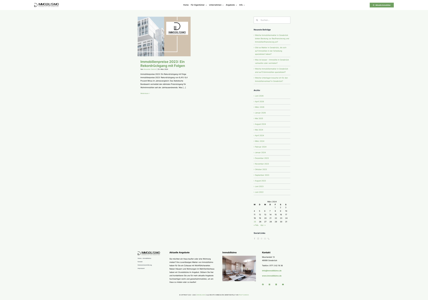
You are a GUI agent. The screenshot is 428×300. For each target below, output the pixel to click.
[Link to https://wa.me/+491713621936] (277, 284)
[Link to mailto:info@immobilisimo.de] (284, 284)
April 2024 (259, 135)
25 (255, 222)
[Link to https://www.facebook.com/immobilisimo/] (264, 284)
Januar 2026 (260, 113)
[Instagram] (258, 238)
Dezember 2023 (262, 158)
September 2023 (262, 175)
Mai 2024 (259, 130)
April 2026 (259, 101)
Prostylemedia (244, 295)
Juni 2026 (259, 96)
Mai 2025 (259, 118)
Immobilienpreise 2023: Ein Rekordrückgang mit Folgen (161, 36)
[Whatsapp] (261, 238)
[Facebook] (254, 238)
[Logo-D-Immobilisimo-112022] (46, 4)
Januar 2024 (260, 152)
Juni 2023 (259, 186)
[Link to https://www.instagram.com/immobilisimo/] (271, 284)
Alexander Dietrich (150, 69)
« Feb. (256, 225)
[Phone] (269, 238)
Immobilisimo (201, 295)
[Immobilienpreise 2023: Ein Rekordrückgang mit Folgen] (164, 36)
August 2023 (260, 181)
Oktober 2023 (261, 169)
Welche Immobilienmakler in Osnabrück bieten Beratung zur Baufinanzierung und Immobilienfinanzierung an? (272, 38)
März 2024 (259, 141)
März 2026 (259, 107)
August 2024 (260, 124)
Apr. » (262, 225)
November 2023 (262, 164)
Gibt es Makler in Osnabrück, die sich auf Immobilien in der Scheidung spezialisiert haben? (270, 50)
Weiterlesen (144, 93)
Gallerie (167, 36)
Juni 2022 (259, 192)
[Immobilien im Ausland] (239, 256)
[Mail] (265, 238)
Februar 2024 (260, 147)
